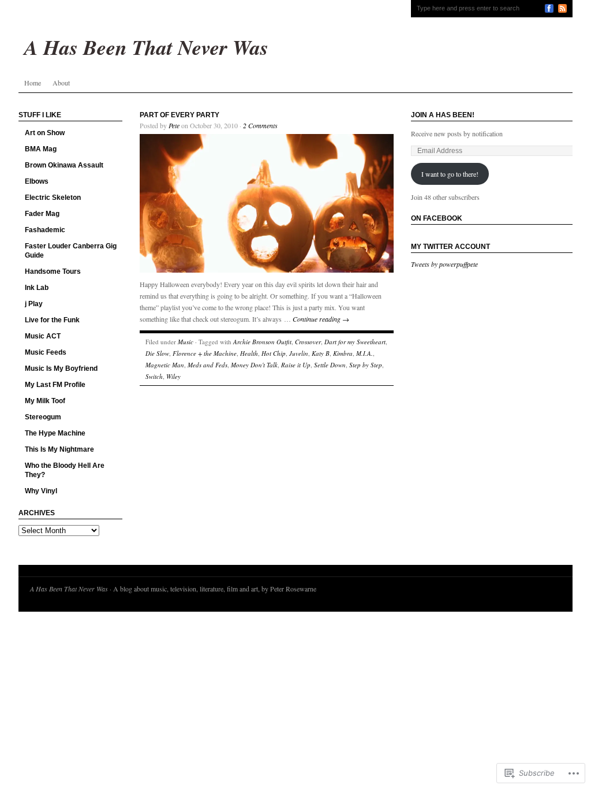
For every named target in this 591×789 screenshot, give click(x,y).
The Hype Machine (55, 433)
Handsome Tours (53, 271)
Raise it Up (296, 364)
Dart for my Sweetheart (355, 341)
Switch (154, 376)
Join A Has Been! (442, 115)
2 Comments (260, 125)
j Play (34, 304)
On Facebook (436, 218)
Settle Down (330, 364)
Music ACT (43, 336)
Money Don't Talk (254, 364)
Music (185, 341)
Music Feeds (45, 352)
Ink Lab (36, 288)
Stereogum (43, 417)
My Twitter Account (450, 247)
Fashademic (45, 230)
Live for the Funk (52, 320)
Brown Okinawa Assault (64, 165)
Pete (174, 125)
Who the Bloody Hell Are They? (64, 470)
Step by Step (365, 364)
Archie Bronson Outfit (262, 341)
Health (249, 353)
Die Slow (157, 353)
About (61, 82)
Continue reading (321, 318)
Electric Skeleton (53, 197)
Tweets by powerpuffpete (444, 264)
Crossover (308, 341)
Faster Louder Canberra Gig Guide (71, 250)
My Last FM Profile (55, 385)
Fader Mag (42, 214)
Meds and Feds (207, 364)
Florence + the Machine (205, 353)
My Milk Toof (45, 401)
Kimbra (343, 353)
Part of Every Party (179, 115)
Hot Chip (273, 353)
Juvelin (298, 353)
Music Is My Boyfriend (61, 368)
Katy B (321, 353)
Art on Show (45, 133)
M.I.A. (364, 353)
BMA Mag (41, 149)
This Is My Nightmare (59, 449)
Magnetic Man (164, 364)
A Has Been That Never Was (69, 588)
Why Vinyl (41, 491)
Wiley (173, 376)
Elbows (36, 181)
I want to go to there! (449, 173)
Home (32, 82)
